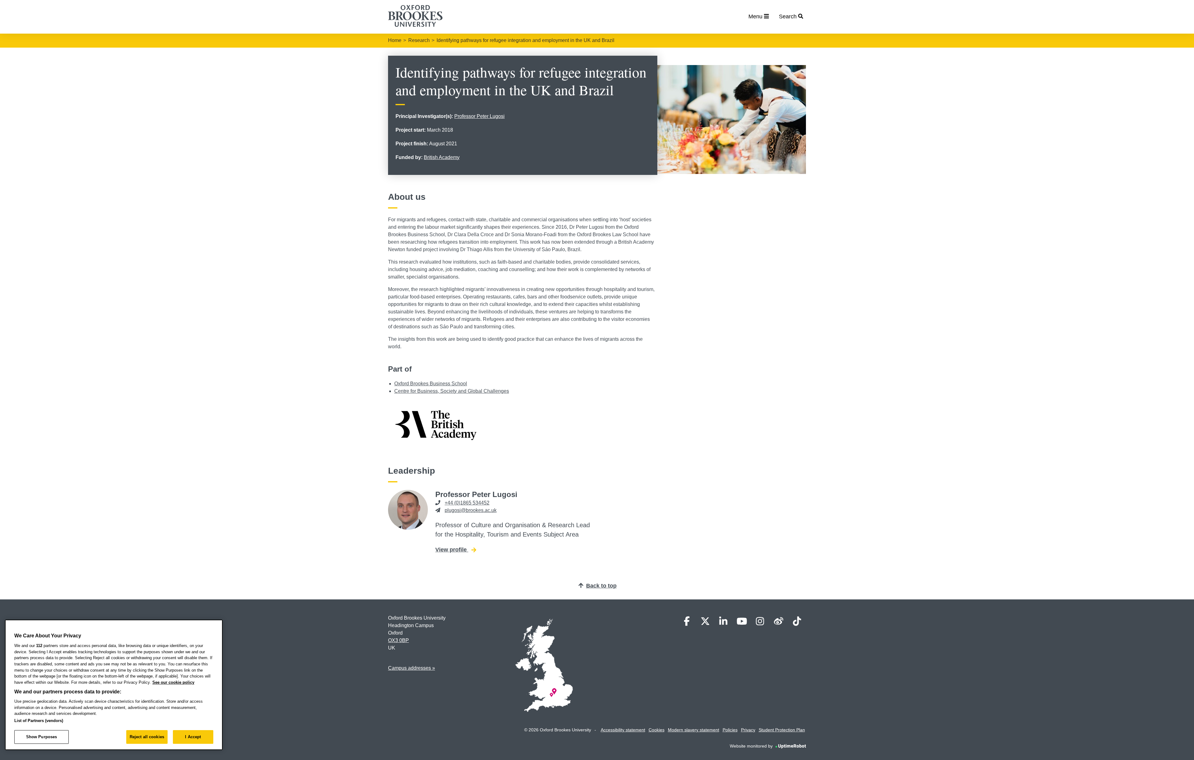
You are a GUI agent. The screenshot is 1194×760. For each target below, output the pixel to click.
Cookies (656, 729)
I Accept (193, 736)
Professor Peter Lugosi (479, 116)
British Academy (442, 157)
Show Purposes (41, 736)
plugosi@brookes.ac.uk (471, 510)
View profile (455, 550)
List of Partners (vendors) (38, 720)
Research (419, 40)
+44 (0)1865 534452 (467, 502)
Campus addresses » (411, 668)
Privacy (748, 729)
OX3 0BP (398, 640)
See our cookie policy (173, 682)
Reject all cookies (147, 736)
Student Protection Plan (782, 729)
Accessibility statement (623, 729)
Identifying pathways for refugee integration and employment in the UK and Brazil (525, 40)
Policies (730, 729)
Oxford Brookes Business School (430, 383)
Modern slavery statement (693, 729)
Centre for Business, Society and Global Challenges (451, 391)
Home (394, 40)
